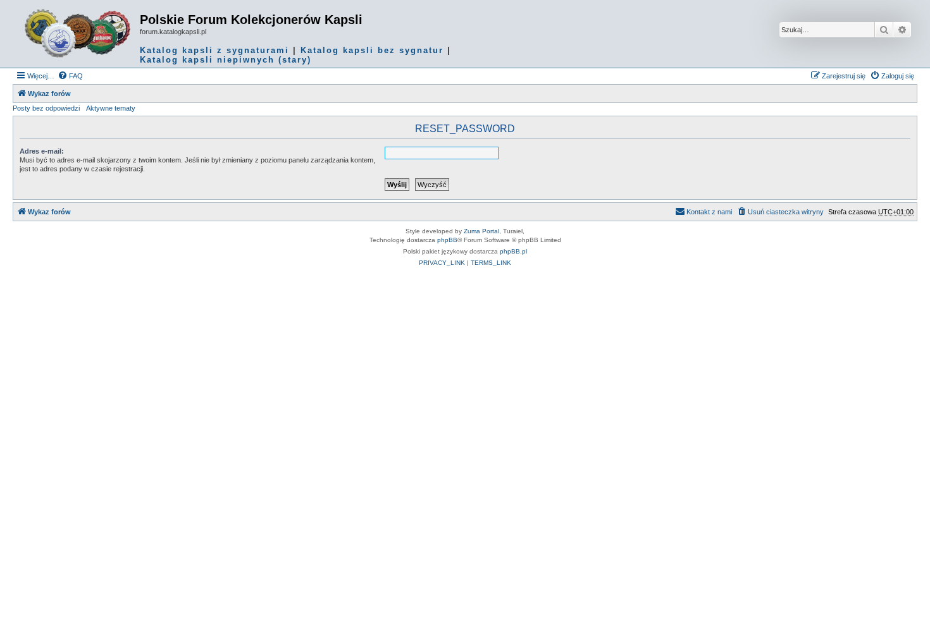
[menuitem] (70, 75)
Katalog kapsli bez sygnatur (372, 50)
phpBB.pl (513, 251)
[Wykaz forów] (78, 33)
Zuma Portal (481, 231)
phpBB (447, 239)
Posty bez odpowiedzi (46, 108)
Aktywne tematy (110, 108)
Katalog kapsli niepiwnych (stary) (225, 59)
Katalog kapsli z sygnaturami (214, 50)
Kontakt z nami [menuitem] (709, 212)
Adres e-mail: (42, 151)
